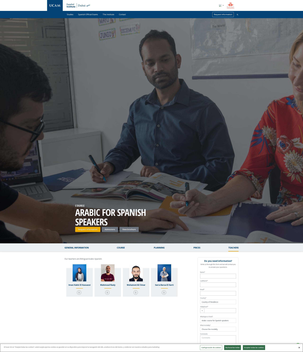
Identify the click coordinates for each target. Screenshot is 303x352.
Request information (87, 229)
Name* (202, 272)
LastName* (204, 281)
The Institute (108, 14)
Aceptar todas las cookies (254, 347)
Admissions (110, 229)
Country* (203, 298)
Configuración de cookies (211, 347)
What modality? (205, 325)
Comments (203, 334)
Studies (70, 14)
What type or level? (206, 317)
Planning (159, 247)
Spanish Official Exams (88, 14)
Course (121, 247)
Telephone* (204, 307)
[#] (230, 5)
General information (77, 247)
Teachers (233, 247)
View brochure (129, 229)
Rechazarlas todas (232, 347)
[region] (151, 348)
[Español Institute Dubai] (55, 5)
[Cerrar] (299, 347)
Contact (122, 14)
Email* (202, 289)
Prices (196, 247)
